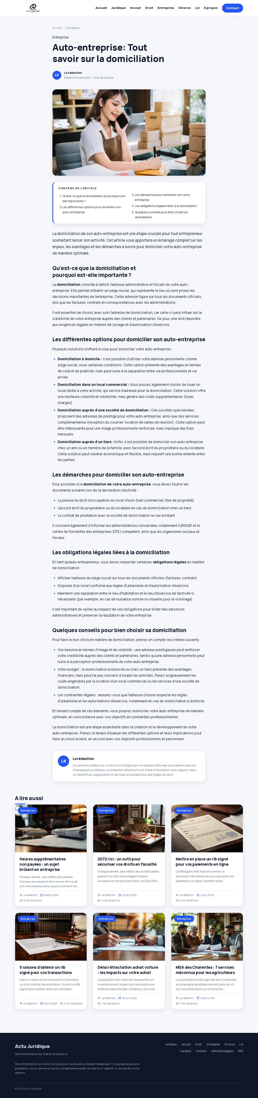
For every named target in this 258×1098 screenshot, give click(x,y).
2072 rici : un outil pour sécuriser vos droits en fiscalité (127, 861)
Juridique (118, 8)
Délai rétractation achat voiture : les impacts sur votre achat (128, 970)
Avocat (135, 8)
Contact (232, 8)
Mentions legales (222, 1051)
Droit (149, 8)
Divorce (185, 8)
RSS (240, 1051)
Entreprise (166, 8)
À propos (211, 8)
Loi (197, 8)
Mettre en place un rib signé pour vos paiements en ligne (202, 861)
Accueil (101, 8)
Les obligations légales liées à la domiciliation (166, 206)
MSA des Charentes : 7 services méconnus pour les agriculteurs (205, 970)
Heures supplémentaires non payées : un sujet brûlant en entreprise (43, 864)
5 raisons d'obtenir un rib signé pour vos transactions (46, 970)
